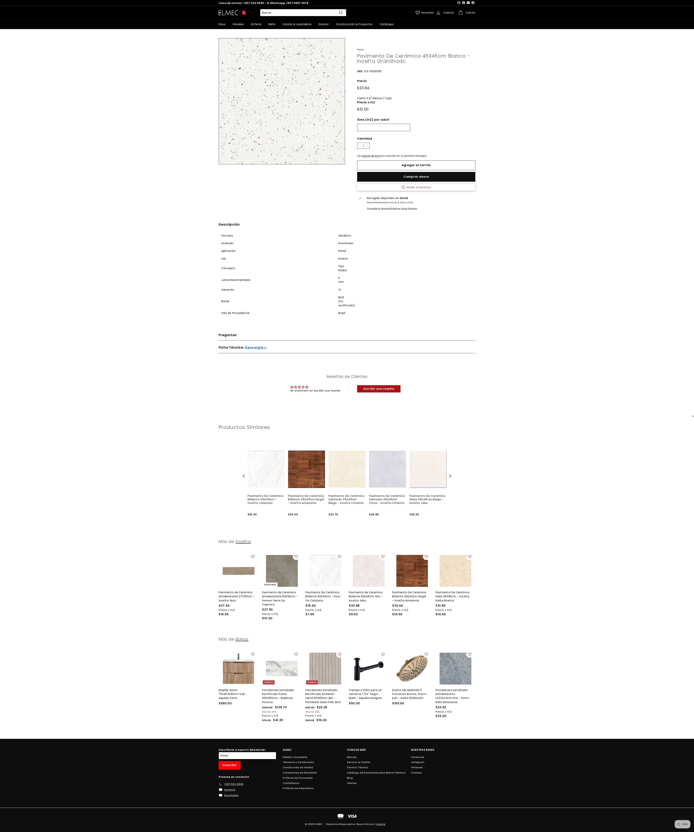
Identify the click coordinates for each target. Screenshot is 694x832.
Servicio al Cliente (358, 762)
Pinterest (417, 767)
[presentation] (243, 476)
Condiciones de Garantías (300, 772)
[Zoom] (282, 101)
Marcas (352, 757)
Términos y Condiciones (298, 762)
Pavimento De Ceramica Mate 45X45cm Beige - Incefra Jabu (427, 499)
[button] (416, 187)
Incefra (243, 541)
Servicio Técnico (357, 767)
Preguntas (228, 335)
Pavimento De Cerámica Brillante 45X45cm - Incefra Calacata (265, 499)
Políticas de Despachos (298, 788)
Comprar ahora (416, 177)
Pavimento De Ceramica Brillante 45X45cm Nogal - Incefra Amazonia (306, 499)
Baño (272, 24)
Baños (242, 639)
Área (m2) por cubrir (373, 120)
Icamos (380, 824)
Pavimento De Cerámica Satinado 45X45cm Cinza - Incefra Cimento (387, 499)
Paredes (238, 24)
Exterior (324, 24)
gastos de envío (371, 155)
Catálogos (387, 24)
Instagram (417, 762)
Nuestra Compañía (295, 757)
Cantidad (364, 139)
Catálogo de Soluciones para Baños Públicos (376, 772)
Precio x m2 (366, 102)
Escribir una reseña (378, 389)
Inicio (360, 49)
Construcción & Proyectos (354, 24)
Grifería (256, 24)
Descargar (254, 347)
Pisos (222, 24)
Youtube (416, 772)
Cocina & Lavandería (297, 24)
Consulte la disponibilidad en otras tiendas (392, 208)
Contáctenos (291, 783)
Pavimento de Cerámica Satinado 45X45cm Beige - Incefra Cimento (346, 499)
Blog (350, 778)
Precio (362, 81)
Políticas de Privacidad (298, 778)
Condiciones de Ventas (298, 767)
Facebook (417, 757)
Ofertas (352, 783)
